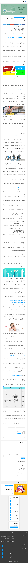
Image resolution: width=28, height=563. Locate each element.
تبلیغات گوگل (16, 17)
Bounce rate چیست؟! (24, 545)
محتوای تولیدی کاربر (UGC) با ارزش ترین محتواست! (15, 135)
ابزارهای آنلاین (19, 17)
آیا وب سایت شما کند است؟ (24, 548)
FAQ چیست (25, 551)
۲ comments (15, 22)
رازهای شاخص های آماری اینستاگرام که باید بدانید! (16, 239)
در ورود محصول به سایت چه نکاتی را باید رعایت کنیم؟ (9, 533)
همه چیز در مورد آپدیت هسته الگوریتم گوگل (17, 187)
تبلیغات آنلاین (21, 427)
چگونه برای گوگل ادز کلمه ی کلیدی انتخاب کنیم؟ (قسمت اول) (14, 37)
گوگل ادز (12, 427)
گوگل (14, 427)
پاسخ (22, 466)
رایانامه (17, 454)
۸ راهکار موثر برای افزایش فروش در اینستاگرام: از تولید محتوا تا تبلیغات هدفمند (7, 537)
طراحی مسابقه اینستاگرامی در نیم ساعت (17, 375)
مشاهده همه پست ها (19, 433)
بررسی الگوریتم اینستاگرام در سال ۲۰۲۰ (17, 89)
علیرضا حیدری (22, 22)
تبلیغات (24, 427)
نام (24, 454)
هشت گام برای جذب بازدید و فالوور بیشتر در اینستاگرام (9, 538)
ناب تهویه (21, 468)
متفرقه (6, 485)
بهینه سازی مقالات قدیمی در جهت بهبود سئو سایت (16, 300)
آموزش (21, 17)
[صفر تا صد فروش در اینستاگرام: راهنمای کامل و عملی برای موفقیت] (20, 489)
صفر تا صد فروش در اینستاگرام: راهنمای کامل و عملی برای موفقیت (8, 488)
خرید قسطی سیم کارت (20, 461)
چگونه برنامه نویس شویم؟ (24, 552)
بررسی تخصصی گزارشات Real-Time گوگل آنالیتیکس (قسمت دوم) (7, 541)
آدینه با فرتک (24, 17)
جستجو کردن (14, 527)
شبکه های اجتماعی (9, 485)
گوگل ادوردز (9, 427)
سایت (9, 454)
